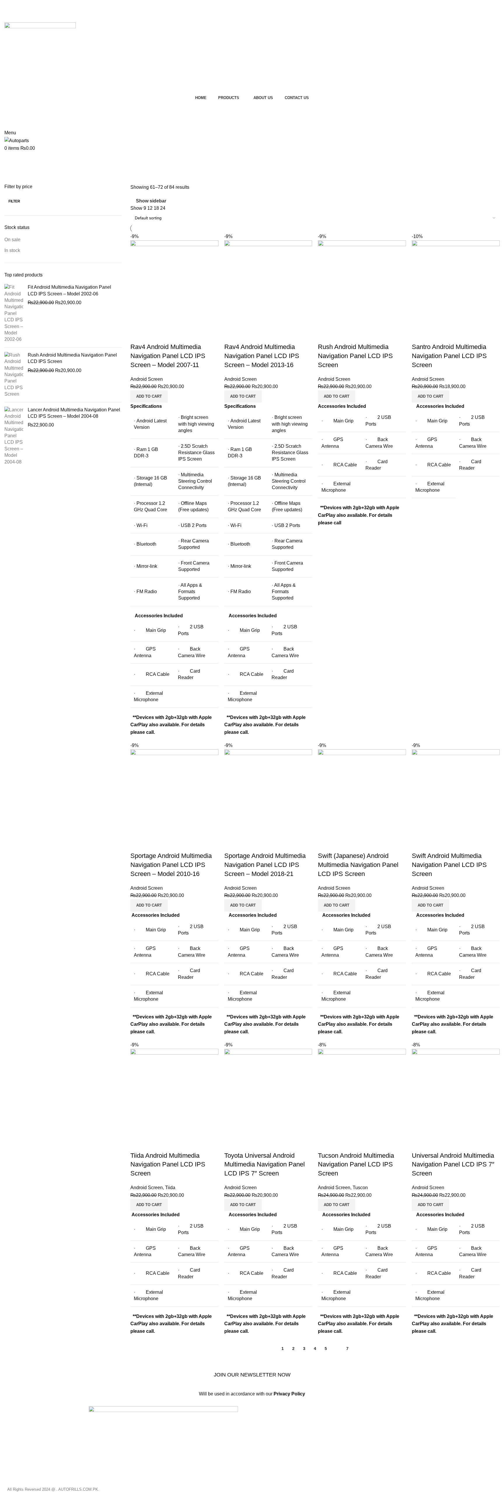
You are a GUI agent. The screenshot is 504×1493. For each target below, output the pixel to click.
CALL (252, 122)
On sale (12, 239)
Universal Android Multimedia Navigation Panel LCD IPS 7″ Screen (453, 1164)
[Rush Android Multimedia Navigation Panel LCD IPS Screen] (13, 375)
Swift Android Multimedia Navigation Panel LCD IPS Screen (449, 864)
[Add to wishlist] (169, 335)
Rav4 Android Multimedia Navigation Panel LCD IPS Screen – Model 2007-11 (167, 356)
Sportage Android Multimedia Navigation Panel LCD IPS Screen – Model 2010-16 (171, 864)
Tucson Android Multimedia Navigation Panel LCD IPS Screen (356, 1164)
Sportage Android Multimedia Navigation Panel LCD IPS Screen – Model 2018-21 (265, 864)
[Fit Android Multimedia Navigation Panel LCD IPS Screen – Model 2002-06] (13, 313)
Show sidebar (151, 200)
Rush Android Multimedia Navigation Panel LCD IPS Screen (72, 358)
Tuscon (360, 1187)
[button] (149, 396)
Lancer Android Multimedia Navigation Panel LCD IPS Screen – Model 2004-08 (74, 413)
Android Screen (146, 379)
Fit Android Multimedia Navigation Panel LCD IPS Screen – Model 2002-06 (69, 290)
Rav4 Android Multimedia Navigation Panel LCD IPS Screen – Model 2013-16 (261, 356)
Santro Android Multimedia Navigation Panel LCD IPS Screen (449, 356)
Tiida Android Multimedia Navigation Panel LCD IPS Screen (167, 1164)
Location (252, 108)
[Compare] (137, 335)
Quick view (153, 335)
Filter (14, 201)
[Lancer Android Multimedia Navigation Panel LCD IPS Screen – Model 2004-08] (13, 436)
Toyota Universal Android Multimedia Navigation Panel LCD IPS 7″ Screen (264, 1164)
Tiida (170, 1187)
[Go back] (11, 159)
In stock (12, 250)
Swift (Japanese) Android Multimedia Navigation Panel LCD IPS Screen (358, 864)
